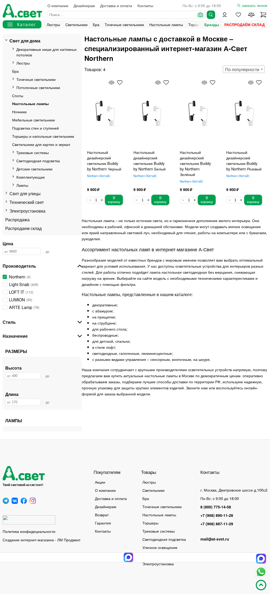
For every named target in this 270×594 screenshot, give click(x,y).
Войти (224, 15)
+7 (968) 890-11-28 (216, 515)
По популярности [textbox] (242, 69)
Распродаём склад (244, 24)
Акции (100, 482)
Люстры (53, 24)
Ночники (19, 111)
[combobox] (244, 69)
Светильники (76, 24)
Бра (96, 24)
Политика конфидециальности (29, 531)
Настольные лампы (166, 24)
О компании (57, 5)
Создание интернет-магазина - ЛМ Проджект (41, 539)
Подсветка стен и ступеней (35, 128)
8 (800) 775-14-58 (215, 506)
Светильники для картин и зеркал (41, 144)
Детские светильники (34, 168)
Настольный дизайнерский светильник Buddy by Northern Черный (104, 160)
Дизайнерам (84, 5)
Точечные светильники (124, 24)
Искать (211, 15)
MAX (261, 559)
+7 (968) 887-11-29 (216, 523)
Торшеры (150, 523)
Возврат (102, 514)
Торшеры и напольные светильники (43, 136)
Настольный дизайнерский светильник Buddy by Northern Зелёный (195, 163)
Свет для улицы (25, 193)
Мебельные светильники (33, 119)
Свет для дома (24, 41)
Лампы (22, 185)
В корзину (114, 200)
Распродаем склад (23, 228)
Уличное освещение (159, 547)
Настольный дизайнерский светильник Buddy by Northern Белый (149, 160)
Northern (98, 176)
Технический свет (26, 202)
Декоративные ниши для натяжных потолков (46, 51)
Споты (17, 95)
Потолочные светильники (38, 87)
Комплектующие (30, 177)
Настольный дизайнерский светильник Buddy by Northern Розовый (244, 160)
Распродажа (17, 220)
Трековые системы (32, 152)
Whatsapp (261, 572)
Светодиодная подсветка (38, 160)
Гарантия (103, 523)
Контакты (145, 5)
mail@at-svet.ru (214, 539)
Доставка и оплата (116, 5)
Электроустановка (27, 211)
